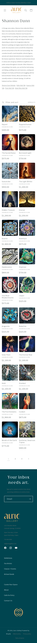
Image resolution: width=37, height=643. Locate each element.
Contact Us (8, 600)
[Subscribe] (30, 499)
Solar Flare (6, 355)
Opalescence (7, 267)
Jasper (21, 296)
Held (4, 383)
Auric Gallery (17, 630)
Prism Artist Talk (9, 88)
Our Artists (8, 563)
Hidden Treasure (8, 210)
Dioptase (22, 267)
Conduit (22, 412)
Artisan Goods (9, 574)
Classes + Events (10, 569)
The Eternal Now (25, 355)
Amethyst (23, 238)
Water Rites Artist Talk (21, 88)
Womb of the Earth (9, 440)
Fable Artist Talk (20, 85)
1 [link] (8, 459)
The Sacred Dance (9, 153)
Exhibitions (8, 558)
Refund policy (17, 634)
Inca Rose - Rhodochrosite (8, 297)
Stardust (22, 383)
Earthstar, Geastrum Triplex (27, 441)
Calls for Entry (9, 595)
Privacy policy (27, 634)
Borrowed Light (25, 153)
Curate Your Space (10, 584)
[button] (5, 10)
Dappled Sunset (25, 124)
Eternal (22, 210)
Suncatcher (6, 181)
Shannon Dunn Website (8, 85)
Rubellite (22, 326)
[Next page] (28, 458)
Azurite (5, 238)
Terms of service (19, 638)
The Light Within (25, 181)
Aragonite (6, 326)
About (6, 590)
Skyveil (5, 124)
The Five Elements (9, 412)
